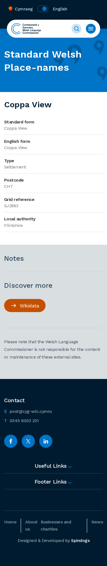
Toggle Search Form (76, 29)
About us (31, 525)
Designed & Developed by (53, 540)
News (97, 521)
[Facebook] (10, 441)
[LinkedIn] (45, 441)
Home (10, 521)
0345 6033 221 (21, 420)
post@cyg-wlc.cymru (28, 411)
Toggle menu (91, 29)
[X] (28, 441)
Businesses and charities (56, 525)
